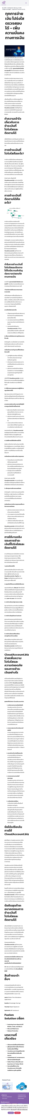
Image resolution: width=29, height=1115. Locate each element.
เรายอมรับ (11, 1113)
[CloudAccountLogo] (3, 1)
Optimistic (7, 1010)
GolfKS (5, 8)
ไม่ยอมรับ (17, 1112)
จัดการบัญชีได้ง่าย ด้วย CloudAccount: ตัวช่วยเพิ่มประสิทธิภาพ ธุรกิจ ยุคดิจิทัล (14, 1068)
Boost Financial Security (19, 9)
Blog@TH (9, 9)
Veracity (6, 1007)
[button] (3, 1086)
